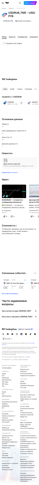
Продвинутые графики (27, 465)
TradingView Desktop (8, 430)
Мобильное (5, 428)
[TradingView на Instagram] (17, 334)
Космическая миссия (27, 408)
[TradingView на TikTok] (30, 334)
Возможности (24, 369)
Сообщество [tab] (22, 37)
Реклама (23, 473)
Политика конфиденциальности (27, 440)
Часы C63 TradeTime (27, 428)
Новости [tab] (12, 37)
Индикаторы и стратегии (10, 463)
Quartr (28, 357)
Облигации (5, 378)
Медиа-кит (23, 417)
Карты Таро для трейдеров (25, 425)
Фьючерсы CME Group (27, 395)
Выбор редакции (7, 457)
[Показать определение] (8, 124)
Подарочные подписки (27, 375)
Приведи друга (7, 440)
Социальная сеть (7, 435)
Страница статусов (26, 453)
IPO (3, 408)
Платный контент (7, 469)
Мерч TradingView (26, 422)
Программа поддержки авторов (9, 442)
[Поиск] (20, 3)
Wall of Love (5, 437)
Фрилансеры (6, 467)
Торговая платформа (27, 467)
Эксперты (5, 465)
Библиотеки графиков (27, 461)
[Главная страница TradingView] (7, 3)
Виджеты (23, 459)
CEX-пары (5, 382)
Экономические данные (9, 402)
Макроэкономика (7, 420)
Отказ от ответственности (28, 437)
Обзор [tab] (4, 37)
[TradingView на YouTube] (12, 334)
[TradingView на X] (3, 334)
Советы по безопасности (28, 449)
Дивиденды (5, 406)
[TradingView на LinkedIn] (21, 334)
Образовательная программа (26, 480)
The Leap (23, 387)
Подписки (23, 371)
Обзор (22, 381)
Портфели (5, 414)
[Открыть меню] (3, 3)
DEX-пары (5, 384)
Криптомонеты (6, 380)
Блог (21, 410)
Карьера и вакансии (26, 414)
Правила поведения (8, 445)
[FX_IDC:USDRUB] (4, 196)
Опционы (5, 418)
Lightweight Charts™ (26, 463)
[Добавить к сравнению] (21, 103)
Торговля (5, 453)
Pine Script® (5, 422)
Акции (4, 373)
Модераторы (6, 447)
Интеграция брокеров (27, 475)
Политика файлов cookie (28, 443)
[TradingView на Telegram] (26, 334)
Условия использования (28, 435)
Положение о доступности (24, 446)
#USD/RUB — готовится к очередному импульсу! (12, 201)
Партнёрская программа (28, 477)
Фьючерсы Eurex (25, 397)
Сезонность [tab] (34, 37)
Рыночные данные (26, 373)
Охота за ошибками (26, 451)
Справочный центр (26, 412)
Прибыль (5, 404)
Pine (3, 386)
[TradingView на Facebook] (7, 334)
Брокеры (23, 383)
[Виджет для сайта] (35, 273)
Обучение (5, 455)
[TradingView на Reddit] (35, 334)
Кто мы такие (24, 406)
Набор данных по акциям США (28, 399)
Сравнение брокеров (27, 385)
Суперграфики (6, 368)
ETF (3, 376)
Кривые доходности (8, 416)
